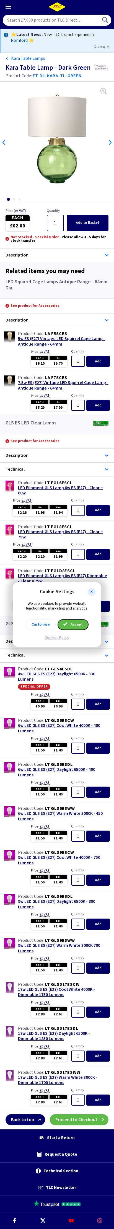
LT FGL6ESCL (58, 483)
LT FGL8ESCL (58, 527)
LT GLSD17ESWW (62, 1072)
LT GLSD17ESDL (61, 1028)
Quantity (53, 211)
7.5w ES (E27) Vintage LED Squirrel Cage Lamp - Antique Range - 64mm (63, 385)
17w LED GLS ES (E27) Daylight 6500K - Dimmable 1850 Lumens (54, 1036)
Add (87, 222)
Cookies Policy (57, 638)
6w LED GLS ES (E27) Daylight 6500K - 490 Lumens (56, 772)
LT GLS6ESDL (59, 764)
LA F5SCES (56, 334)
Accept (76, 624)
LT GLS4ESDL (59, 669)
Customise (41, 624)
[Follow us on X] (42, 1220)
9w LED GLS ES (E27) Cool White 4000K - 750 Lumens (59, 860)
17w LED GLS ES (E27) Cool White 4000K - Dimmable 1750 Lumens (56, 992)
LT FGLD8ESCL (60, 571)
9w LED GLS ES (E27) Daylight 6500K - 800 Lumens (56, 904)
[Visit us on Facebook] (14, 1220)
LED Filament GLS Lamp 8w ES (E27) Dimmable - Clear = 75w (62, 578)
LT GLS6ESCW (59, 720)
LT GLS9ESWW (60, 940)
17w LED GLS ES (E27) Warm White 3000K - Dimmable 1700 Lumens (57, 1080)
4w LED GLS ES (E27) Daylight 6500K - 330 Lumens (56, 676)
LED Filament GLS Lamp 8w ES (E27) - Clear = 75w (60, 534)
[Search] (105, 20)
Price (16, 211)
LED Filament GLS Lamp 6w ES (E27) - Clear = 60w (60, 490)
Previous (4, 142)
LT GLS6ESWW (60, 808)
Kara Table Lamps (28, 58)
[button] (91, 592)
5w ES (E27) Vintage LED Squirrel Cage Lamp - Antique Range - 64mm (61, 341)
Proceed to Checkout (76, 1120)
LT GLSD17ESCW (62, 984)
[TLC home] (57, 6)
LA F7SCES (56, 378)
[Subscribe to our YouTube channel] (71, 1220)
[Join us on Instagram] (100, 1220)
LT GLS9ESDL (59, 896)
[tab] (8, 199)
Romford (19, 40)
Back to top (22, 1120)
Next (110, 142)
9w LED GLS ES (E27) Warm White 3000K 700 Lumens (59, 948)
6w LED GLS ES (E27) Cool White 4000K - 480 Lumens (59, 728)
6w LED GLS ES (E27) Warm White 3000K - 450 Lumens (60, 816)
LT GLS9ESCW (59, 852)
